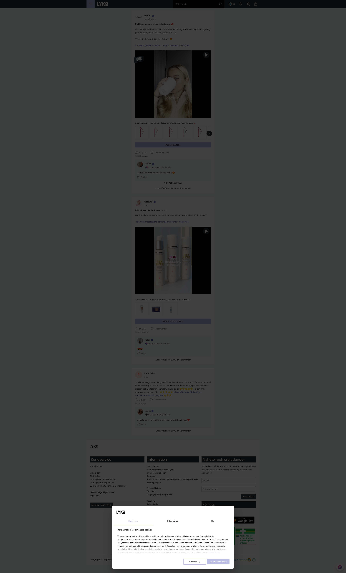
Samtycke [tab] (133, 521)
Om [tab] (212, 521)
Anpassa (193, 561)
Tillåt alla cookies (218, 561)
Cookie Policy (213, 552)
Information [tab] (173, 521)
